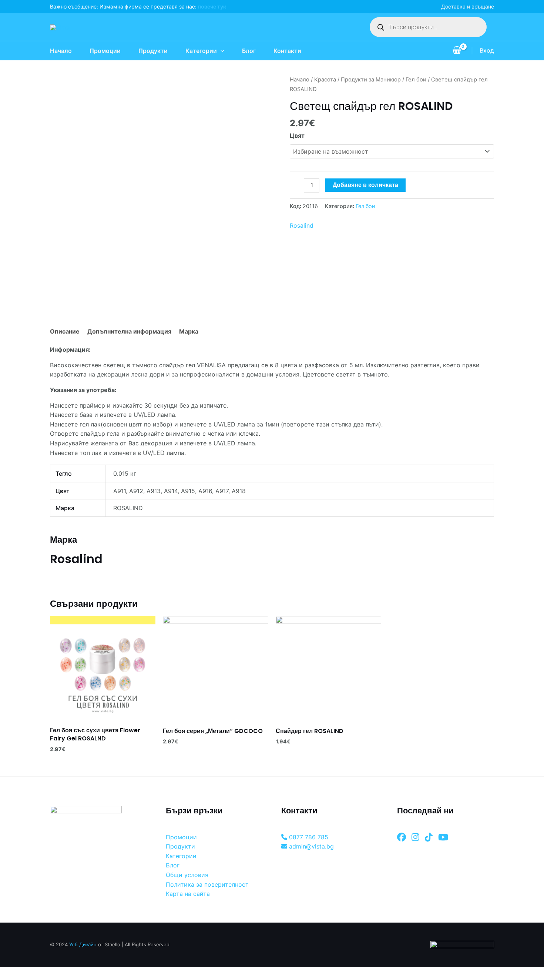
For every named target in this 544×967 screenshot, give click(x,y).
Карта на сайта (188, 893)
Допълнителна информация (129, 331)
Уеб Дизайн (83, 944)
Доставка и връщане (467, 6)
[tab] (65, 331)
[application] (220, 50)
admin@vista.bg (310, 846)
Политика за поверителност (207, 884)
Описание (65, 331)
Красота (325, 79)
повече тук (212, 6)
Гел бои (416, 79)
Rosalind (301, 225)
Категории (201, 50)
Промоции (105, 50)
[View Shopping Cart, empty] (456, 50)
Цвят (297, 135)
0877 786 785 (307, 837)
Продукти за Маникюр (371, 79)
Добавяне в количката (365, 185)
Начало (61, 50)
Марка (188, 331)
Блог (249, 50)
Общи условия (187, 875)
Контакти (287, 50)
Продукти (153, 50)
